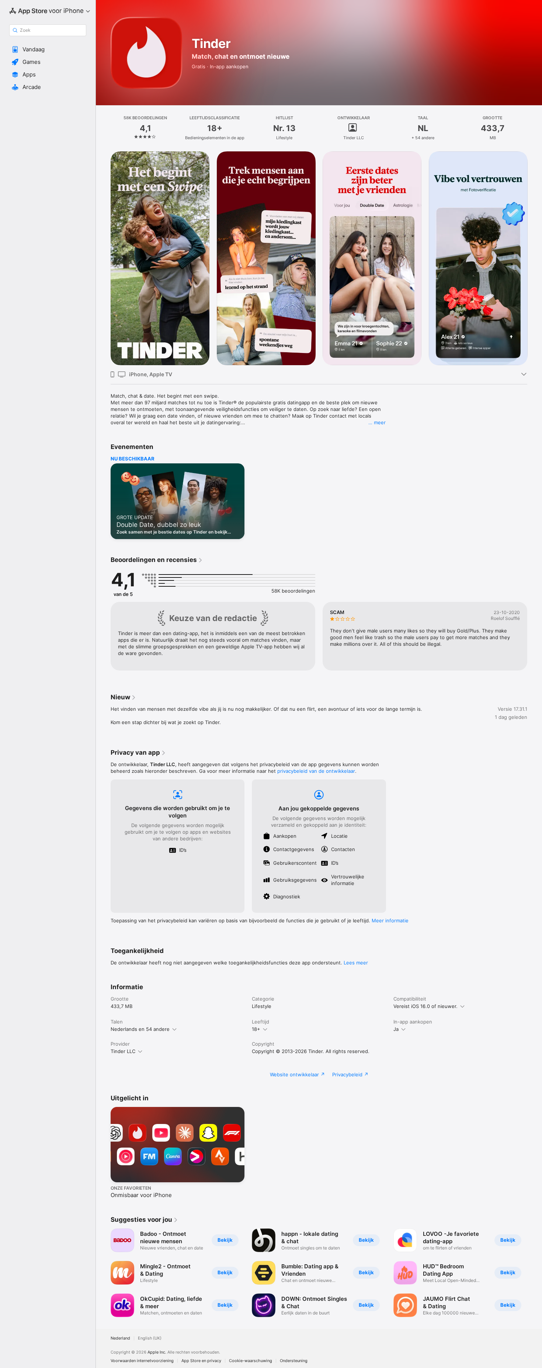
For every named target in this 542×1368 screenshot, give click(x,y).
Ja (396, 1029)
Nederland (120, 1338)
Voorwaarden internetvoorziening (142, 1361)
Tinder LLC (123, 1051)
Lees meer (356, 963)
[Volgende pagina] (534, 258)
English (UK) (149, 1338)
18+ (256, 1029)
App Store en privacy (201, 1361)
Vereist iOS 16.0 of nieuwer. (425, 1006)
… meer (377, 422)
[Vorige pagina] (103, 258)
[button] (48, 49)
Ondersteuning (294, 1361)
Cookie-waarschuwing (250, 1361)
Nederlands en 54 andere (140, 1029)
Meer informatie (390, 920)
